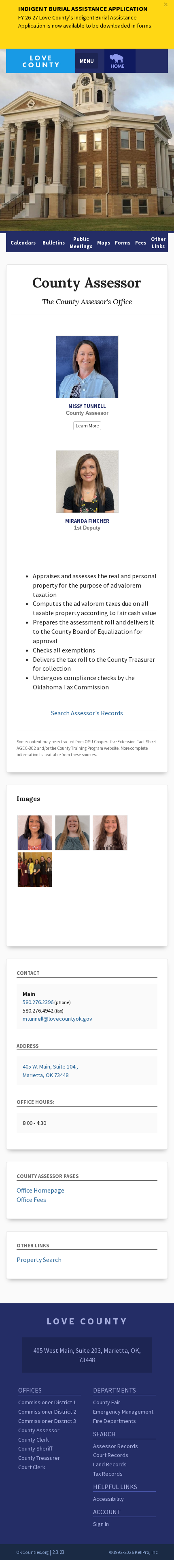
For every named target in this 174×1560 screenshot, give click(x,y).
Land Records (110, 1464)
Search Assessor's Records (87, 713)
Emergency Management (123, 1411)
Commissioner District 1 (47, 1402)
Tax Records (108, 1473)
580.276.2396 (38, 1002)
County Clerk (33, 1439)
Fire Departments (114, 1421)
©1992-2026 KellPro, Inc (133, 1552)
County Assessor (38, 1430)
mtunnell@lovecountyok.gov (57, 1018)
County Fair (106, 1402)
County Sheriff (35, 1448)
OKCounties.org (32, 1552)
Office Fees (31, 1199)
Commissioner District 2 (47, 1411)
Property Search (39, 1259)
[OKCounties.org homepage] (120, 61)
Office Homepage (40, 1190)
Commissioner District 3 (47, 1421)
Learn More (87, 426)
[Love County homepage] (40, 60)
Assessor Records (115, 1446)
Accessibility (108, 1498)
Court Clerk (31, 1467)
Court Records (110, 1455)
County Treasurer (39, 1457)
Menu (87, 61)
